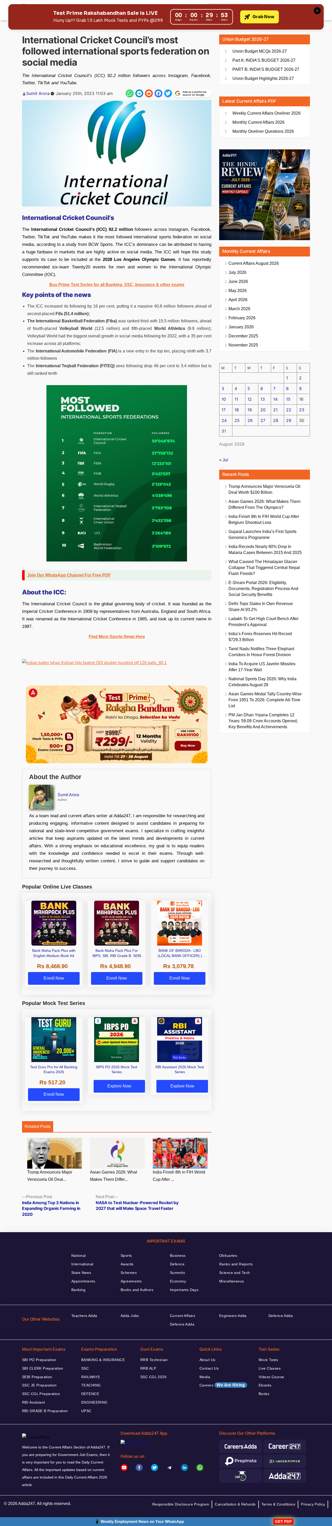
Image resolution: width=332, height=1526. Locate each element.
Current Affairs (182, 1316)
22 (288, 409)
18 (236, 409)
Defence (177, 1264)
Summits (177, 1273)
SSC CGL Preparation (41, 1394)
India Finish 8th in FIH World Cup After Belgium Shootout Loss (264, 519)
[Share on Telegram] (139, 93)
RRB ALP (148, 1368)
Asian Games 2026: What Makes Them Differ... (113, 1176)
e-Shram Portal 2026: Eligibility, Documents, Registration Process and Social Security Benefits (263, 588)
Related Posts (38, 1126)
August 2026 (254, 263)
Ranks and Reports (236, 1264)
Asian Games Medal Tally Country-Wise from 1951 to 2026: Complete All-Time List (265, 700)
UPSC (86, 1411)
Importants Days (184, 1290)
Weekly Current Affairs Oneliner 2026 (266, 113)
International (82, 1264)
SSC (85, 1368)
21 (275, 409)
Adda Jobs (130, 1316)
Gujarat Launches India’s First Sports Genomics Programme (262, 534)
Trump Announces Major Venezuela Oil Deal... (49, 1176)
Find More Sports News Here (117, 636)
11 (236, 399)
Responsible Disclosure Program (180, 1504)
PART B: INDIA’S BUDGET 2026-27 (265, 69)
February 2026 (242, 318)
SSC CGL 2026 (153, 1377)
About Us (207, 1360)
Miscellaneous (231, 1281)
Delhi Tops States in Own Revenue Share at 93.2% (261, 606)
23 (301, 409)
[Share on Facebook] (158, 93)
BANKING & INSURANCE (103, 1360)
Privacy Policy (313, 1504)
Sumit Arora (38, 93)
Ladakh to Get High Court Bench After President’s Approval (264, 621)
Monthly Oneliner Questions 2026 (263, 131)
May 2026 (238, 290)
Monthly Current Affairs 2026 (258, 122)
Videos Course (271, 1377)
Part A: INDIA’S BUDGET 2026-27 (263, 60)
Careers (222, 1385)
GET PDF (283, 1521)
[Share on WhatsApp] (130, 93)
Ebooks (265, 1385)
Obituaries (228, 1255)
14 (275, 399)
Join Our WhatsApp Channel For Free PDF (69, 575)
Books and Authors (137, 1290)
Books (264, 1394)
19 (249, 409)
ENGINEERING (94, 1402)
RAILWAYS (90, 1377)
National (78, 1255)
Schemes (129, 1273)
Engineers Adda (233, 1316)
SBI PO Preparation (39, 1360)
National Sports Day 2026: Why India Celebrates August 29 (262, 682)
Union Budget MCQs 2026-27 (259, 51)
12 (249, 399)
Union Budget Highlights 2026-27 (263, 78)
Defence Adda (182, 1324)
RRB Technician (154, 1360)
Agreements (131, 1281)
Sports (126, 1255)
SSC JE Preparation (39, 1385)
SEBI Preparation (37, 1377)
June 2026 (238, 281)
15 (288, 399)
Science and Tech (234, 1273)
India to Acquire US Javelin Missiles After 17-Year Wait (262, 667)
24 (224, 420)
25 (237, 420)
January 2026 (241, 327)
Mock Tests (268, 1360)
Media (204, 1377)
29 (288, 420)
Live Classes (270, 1368)
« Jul (223, 460)
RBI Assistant (33, 1402)
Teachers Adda (84, 1316)
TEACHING (91, 1385)
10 (224, 399)
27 (262, 420)
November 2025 (243, 345)
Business (177, 1255)
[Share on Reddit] (149, 93)
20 (263, 409)
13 (262, 399)
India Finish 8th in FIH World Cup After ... (179, 1176)
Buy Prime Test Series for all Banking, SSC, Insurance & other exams (116, 284)
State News (81, 1273)
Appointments (83, 1281)
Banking (78, 1290)
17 (224, 409)
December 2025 (243, 336)
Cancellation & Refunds (235, 1504)
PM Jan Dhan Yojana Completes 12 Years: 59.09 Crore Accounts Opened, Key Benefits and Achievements (263, 721)
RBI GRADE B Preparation (45, 1411)
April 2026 (238, 299)
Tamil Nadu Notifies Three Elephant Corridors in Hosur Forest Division (261, 652)
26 (250, 420)
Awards (127, 1264)
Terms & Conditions (278, 1504)
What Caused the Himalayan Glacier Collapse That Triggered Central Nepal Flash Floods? (264, 567)
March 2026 (239, 309)
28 (275, 420)
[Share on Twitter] (168, 93)
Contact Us (209, 1368)
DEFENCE (90, 1394)
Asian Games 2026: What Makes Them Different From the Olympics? (264, 504)
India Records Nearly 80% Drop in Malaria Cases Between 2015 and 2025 (265, 549)
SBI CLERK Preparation (42, 1368)
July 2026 (237, 272)
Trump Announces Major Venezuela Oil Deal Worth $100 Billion (264, 489)
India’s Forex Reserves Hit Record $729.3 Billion (260, 637)
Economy (178, 1281)
